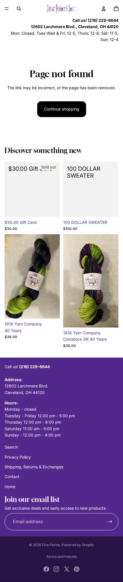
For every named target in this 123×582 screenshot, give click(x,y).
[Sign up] (110, 522)
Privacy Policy (18, 456)
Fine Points (51, 545)
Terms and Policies (61, 556)
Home (10, 486)
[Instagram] (56, 569)
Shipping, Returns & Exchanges (34, 466)
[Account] (103, 8)
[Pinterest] (76, 569)
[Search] (19, 8)
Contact (12, 476)
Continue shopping (61, 108)
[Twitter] (66, 569)
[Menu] (6, 8)
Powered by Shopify (77, 545)
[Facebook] (46, 569)
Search (11, 447)
